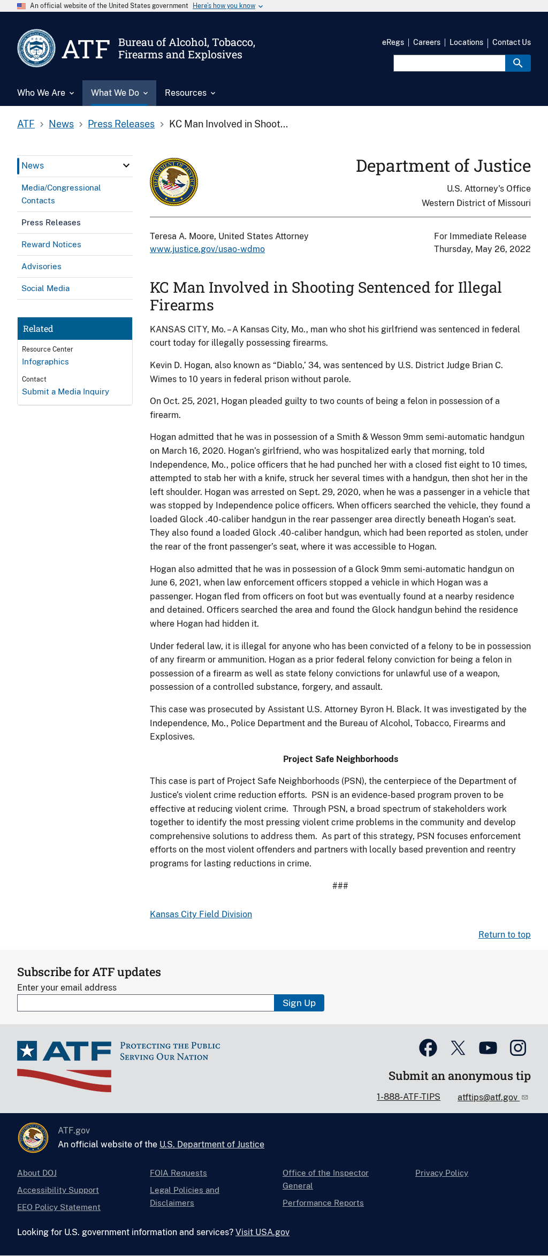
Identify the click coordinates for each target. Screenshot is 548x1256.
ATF (26, 124)
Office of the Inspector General (326, 1179)
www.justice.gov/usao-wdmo (207, 249)
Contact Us (511, 42)
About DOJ (37, 1172)
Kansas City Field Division (201, 914)
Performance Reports (323, 1202)
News (61, 124)
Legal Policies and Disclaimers (184, 1196)
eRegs (393, 42)
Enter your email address (67, 988)
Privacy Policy (441, 1172)
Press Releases (121, 124)
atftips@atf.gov (489, 1097)
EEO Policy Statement (59, 1207)
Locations (466, 42)
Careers (426, 42)
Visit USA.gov (262, 1232)
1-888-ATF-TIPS (408, 1097)
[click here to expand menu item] (126, 165)
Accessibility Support (58, 1189)
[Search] (518, 63)
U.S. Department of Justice (211, 1144)
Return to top (504, 935)
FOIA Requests (178, 1172)
